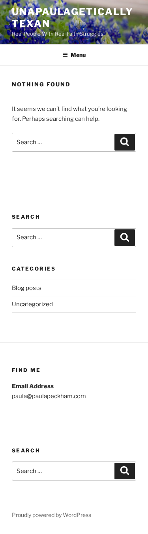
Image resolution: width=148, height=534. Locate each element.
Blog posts (26, 288)
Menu (78, 54)
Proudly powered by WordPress (51, 514)
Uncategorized (32, 304)
